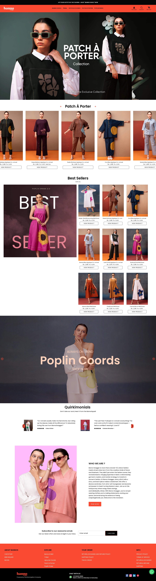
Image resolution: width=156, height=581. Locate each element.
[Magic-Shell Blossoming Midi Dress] (89, 201)
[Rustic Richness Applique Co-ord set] (78, 135)
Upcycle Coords (74, 8)
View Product (42, 167)
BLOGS (7, 560)
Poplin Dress (98, 8)
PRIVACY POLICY (142, 554)
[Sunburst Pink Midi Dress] (137, 245)
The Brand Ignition (29, 577)
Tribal (65, 8)
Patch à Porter (87, 8)
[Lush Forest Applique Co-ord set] (113, 245)
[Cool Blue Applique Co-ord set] (113, 135)
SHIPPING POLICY (88, 557)
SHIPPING (139, 566)
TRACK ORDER (87, 560)
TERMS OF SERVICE (143, 557)
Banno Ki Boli (56, 8)
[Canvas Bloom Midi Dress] (137, 289)
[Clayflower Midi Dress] (113, 289)
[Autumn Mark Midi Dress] (89, 289)
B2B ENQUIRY (9, 557)
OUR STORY (9, 554)
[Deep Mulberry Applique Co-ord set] (42, 135)
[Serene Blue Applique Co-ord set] (89, 245)
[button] (132, 426)
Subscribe (111, 533)
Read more (95, 504)
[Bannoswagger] (9, 8)
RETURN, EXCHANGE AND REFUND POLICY (96, 554)
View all (78, 181)
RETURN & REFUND (142, 563)
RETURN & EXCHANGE (143, 560)
